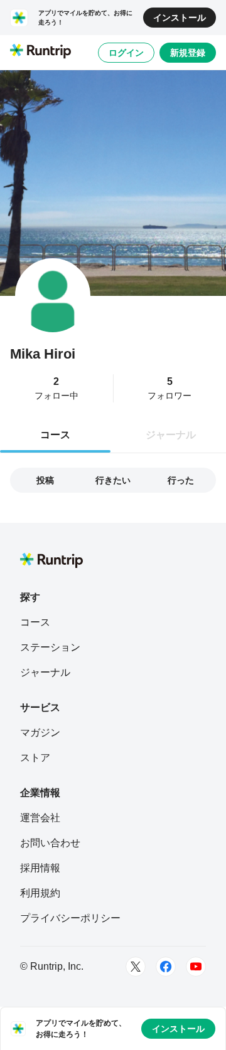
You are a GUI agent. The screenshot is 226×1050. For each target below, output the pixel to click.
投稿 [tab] (45, 480)
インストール (179, 18)
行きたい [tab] (113, 480)
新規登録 (187, 53)
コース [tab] (55, 434)
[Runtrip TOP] (40, 52)
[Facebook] (166, 967)
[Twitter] (136, 967)
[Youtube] (196, 967)
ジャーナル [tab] (171, 434)
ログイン (126, 53)
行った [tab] (181, 480)
